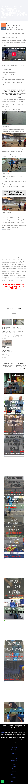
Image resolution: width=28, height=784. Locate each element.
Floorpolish (14, 749)
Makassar (14, 777)
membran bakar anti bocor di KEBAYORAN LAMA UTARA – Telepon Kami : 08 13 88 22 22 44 (18, 329)
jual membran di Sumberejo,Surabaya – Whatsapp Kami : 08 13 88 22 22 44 (21, 366)
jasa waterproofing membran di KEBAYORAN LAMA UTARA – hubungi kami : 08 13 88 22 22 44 (6, 330)
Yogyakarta (14, 760)
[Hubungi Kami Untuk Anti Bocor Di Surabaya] (14, 465)
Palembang (14, 774)
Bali (14, 764)
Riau (14, 779)
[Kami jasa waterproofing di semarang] (14, 588)
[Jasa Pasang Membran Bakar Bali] (14, 424)
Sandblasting (14, 745)
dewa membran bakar (12, 23)
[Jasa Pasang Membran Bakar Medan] (14, 445)
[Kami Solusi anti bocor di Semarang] (14, 650)
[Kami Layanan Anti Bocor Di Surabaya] (14, 547)
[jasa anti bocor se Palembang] (14, 691)
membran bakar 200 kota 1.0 (13, 25)
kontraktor (10, 275)
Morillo (2, 732)
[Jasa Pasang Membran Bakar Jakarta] (14, 486)
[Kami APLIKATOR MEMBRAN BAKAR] (14, 527)
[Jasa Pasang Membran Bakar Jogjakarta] (14, 568)
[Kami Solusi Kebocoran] (14, 506)
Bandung (14, 755)
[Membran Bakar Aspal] (14, 404)
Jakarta (14, 753)
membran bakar (14, 266)
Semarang (14, 758)
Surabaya (14, 766)
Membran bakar (14, 747)
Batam (14, 768)
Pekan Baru (14, 781)
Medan (14, 771)
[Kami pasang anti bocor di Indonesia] (14, 671)
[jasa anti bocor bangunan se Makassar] (14, 712)
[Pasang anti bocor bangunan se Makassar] (14, 609)
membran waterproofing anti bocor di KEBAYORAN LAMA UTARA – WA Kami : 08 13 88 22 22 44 (7, 350)
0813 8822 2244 (14, 309)
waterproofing (15, 275)
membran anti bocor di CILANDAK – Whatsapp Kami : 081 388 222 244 (7, 365)
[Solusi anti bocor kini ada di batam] (14, 629)
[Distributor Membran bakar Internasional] (14, 383)
